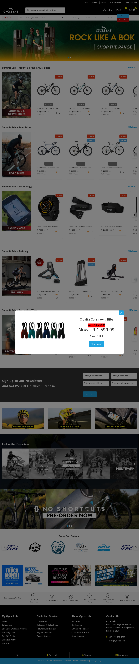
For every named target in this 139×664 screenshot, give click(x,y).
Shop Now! (96, 344)
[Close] (121, 312)
